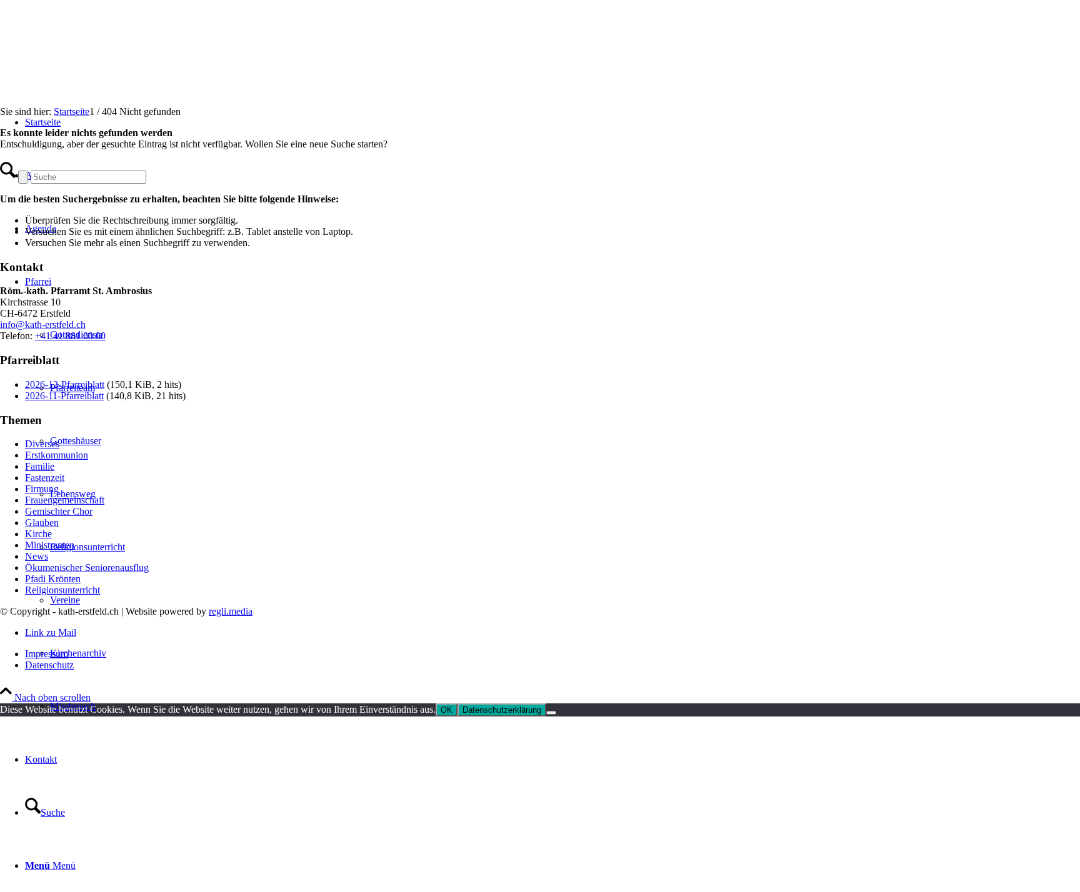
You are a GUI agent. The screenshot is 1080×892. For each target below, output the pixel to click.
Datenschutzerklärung (501, 710)
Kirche (38, 533)
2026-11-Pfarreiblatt (64, 395)
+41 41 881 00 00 (70, 335)
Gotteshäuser (75, 440)
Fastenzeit (44, 477)
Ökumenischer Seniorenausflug (87, 567)
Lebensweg (73, 493)
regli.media (230, 611)
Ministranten (49, 545)
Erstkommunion (56, 455)
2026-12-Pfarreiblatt (64, 384)
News (36, 556)
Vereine (65, 600)
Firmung (42, 488)
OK (446, 710)
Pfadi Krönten (53, 578)
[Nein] (551, 713)
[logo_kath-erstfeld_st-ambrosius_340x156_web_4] (94, 59)
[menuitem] (552, 759)
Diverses (42, 444)
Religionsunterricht (87, 547)
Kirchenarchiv (78, 653)
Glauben (42, 522)
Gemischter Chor (58, 511)
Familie (39, 466)
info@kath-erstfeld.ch (43, 324)
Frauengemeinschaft (64, 500)
